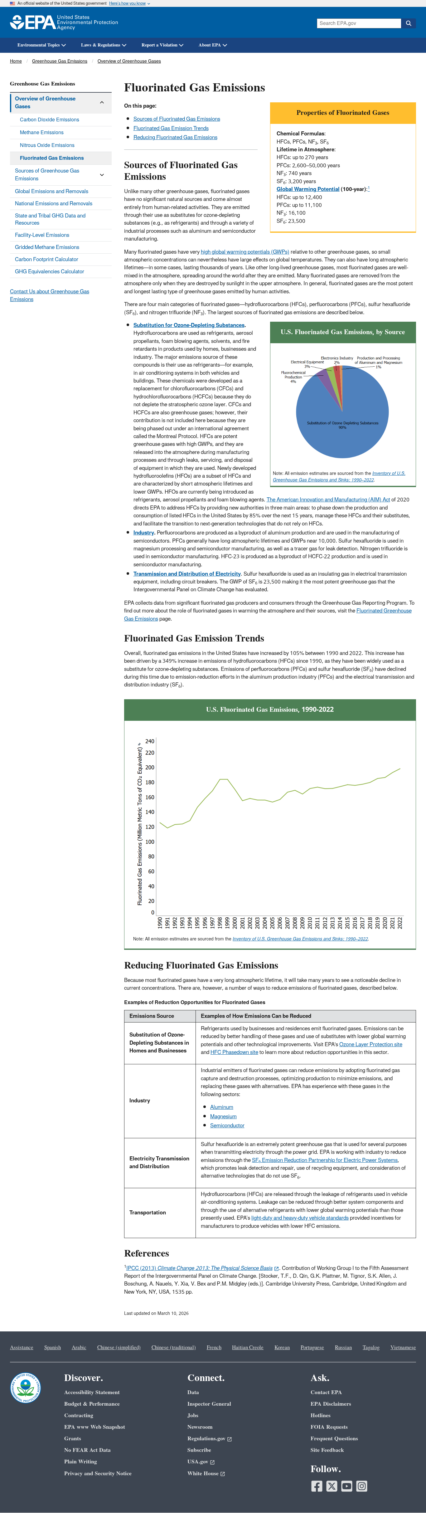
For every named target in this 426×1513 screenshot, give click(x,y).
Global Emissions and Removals (51, 191)
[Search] (408, 23)
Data (193, 1392)
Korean (282, 1347)
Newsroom (200, 1427)
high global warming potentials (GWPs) (245, 252)
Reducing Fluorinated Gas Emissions (175, 137)
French (214, 1347)
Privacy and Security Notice (98, 1473)
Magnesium (223, 1116)
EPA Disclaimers (331, 1404)
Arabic (79, 1347)
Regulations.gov (206, 1438)
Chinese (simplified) (119, 1347)
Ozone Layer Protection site (370, 1044)
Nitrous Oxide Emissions (47, 145)
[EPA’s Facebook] (317, 1486)
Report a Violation (159, 45)
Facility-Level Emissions (42, 235)
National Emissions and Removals (53, 203)
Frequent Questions (334, 1438)
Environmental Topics (38, 45)
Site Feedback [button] (327, 1450)
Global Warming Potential (308, 189)
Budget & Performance (92, 1404)
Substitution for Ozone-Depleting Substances (188, 325)
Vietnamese (403, 1347)
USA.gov (197, 1461)
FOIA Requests (329, 1427)
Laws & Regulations (100, 45)
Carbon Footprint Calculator (46, 259)
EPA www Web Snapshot (94, 1427)
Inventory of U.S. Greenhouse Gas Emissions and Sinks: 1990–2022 (339, 477)
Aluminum (221, 1107)
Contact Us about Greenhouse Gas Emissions (49, 295)
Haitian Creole (248, 1347)
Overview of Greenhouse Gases (129, 61)
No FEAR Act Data (87, 1450)
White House (203, 1473)
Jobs (192, 1415)
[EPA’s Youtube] (347, 1486)
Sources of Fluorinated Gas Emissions (176, 119)
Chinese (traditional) (174, 1347)
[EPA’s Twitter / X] (332, 1486)
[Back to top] (409, 1496)
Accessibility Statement (92, 1392)
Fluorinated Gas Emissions (52, 158)
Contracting (78, 1415)
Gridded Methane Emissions (47, 247)
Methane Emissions (42, 132)
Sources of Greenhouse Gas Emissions (47, 174)
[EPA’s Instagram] (362, 1486)
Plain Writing (80, 1461)
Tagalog (371, 1347)
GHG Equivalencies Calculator (49, 271)
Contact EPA (326, 1392)
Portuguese (312, 1347)
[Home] (64, 22)
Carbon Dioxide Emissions (49, 120)
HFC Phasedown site (234, 1052)
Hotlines (321, 1415)
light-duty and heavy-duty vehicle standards (300, 1218)
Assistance (21, 1347)
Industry (143, 533)
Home (16, 61)
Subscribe (199, 1450)
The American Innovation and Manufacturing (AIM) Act (328, 499)
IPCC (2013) (199, 1268)
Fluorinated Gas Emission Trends (171, 128)
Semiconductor (227, 1125)
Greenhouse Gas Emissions (59, 61)
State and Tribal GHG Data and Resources (50, 219)
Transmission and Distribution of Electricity (187, 574)
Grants (72, 1438)
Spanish (52, 1347)
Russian (343, 1347)
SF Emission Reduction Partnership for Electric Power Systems (325, 1160)
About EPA (210, 45)
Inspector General (209, 1404)
